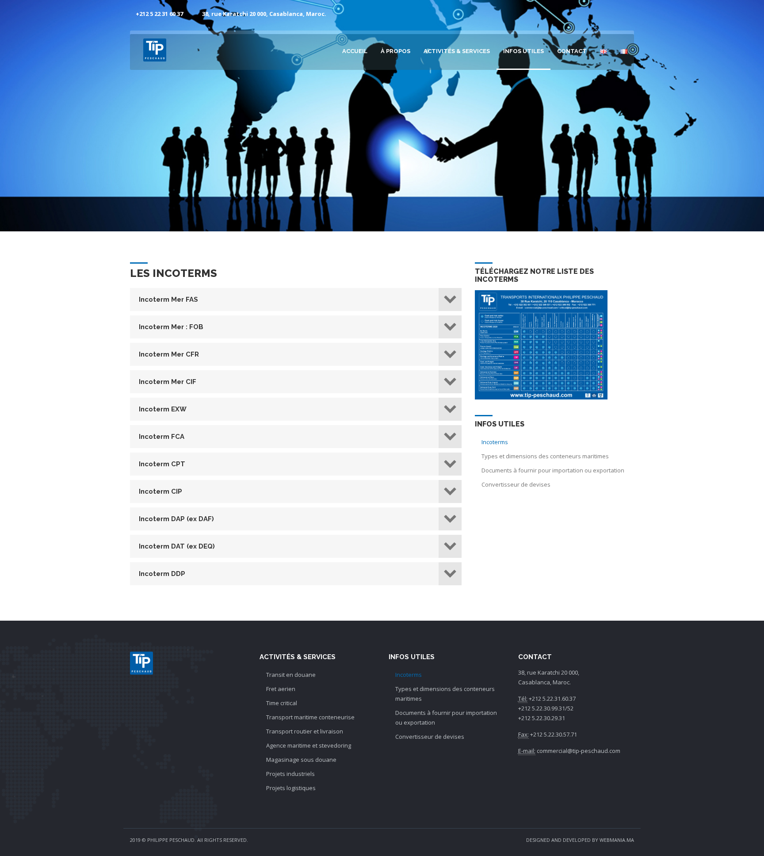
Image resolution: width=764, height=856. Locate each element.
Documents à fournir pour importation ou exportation (552, 470)
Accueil (354, 51)
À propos (395, 51)
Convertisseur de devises (515, 484)
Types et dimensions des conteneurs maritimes (545, 456)
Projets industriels (290, 774)
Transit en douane (291, 675)
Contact (572, 51)
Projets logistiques (291, 788)
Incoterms (494, 442)
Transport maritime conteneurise (310, 717)
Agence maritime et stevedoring (308, 745)
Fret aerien (280, 689)
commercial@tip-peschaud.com (578, 751)
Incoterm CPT (162, 464)
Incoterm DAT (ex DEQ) (177, 546)
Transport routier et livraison (304, 731)
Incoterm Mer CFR (169, 354)
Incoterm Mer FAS (168, 299)
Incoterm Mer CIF (167, 382)
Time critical (281, 703)
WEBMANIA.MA (617, 840)
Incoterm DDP (162, 574)
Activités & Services (457, 51)
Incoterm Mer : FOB (171, 327)
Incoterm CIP (160, 491)
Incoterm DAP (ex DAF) (176, 519)
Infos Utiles (523, 51)
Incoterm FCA (161, 437)
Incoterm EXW (163, 409)
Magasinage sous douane (301, 760)
